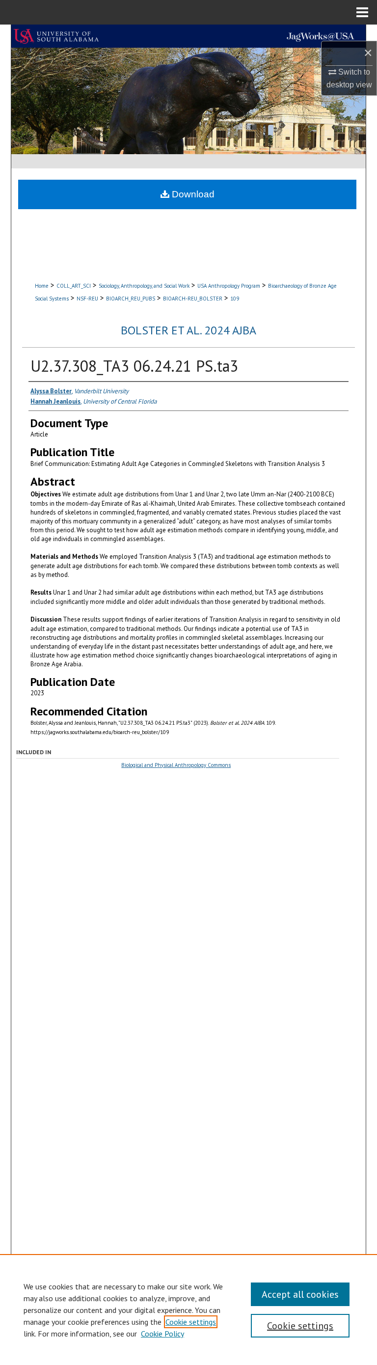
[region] (188, 1309)
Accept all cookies (300, 1294)
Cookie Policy (162, 1333)
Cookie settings (190, 1322)
